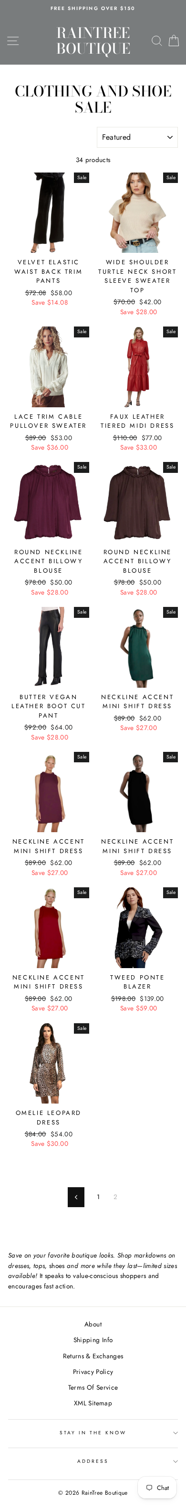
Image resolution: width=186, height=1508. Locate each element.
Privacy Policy (93, 1371)
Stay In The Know (93, 1432)
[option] (93, 8)
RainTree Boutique (93, 40)
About (93, 1324)
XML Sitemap (93, 1403)
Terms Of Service (93, 1387)
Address (93, 1461)
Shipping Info (93, 1340)
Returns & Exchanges (93, 1356)
